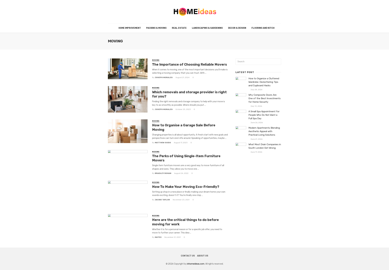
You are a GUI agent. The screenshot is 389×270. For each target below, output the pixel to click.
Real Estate (179, 28)
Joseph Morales (164, 77)
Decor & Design (237, 28)
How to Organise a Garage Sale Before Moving (183, 127)
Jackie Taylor (162, 200)
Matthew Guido (163, 143)
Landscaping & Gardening (207, 28)
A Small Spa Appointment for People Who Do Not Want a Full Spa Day (263, 115)
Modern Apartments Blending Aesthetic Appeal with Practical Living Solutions (264, 131)
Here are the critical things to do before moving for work (185, 222)
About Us (202, 256)
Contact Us (188, 256)
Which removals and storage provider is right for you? (189, 94)
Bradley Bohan (163, 173)
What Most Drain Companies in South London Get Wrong (264, 146)
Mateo (158, 237)
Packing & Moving (156, 28)
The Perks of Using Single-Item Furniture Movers (186, 158)
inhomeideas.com (195, 264)
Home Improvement (130, 28)
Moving (155, 60)
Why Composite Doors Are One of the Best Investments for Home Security (264, 98)
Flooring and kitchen (264, 28)
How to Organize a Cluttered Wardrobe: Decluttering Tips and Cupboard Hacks (263, 82)
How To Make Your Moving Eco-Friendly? (186, 187)
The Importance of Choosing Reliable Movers (189, 64)
